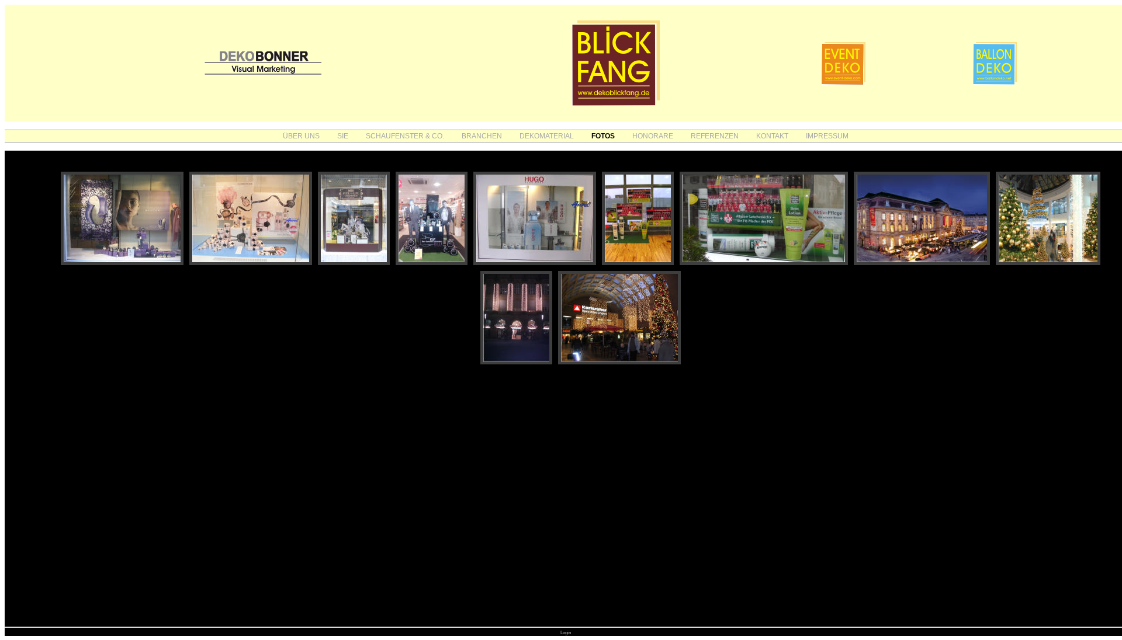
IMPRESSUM (827, 136)
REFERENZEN (715, 136)
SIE (342, 136)
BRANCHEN (482, 136)
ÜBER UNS (301, 136)
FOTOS (603, 136)
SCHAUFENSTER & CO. (405, 136)
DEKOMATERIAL (547, 136)
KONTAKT (772, 136)
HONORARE (652, 136)
